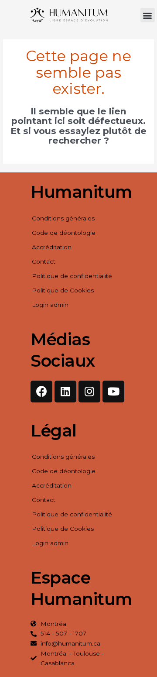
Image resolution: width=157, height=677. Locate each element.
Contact (43, 261)
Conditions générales (63, 218)
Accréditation (52, 247)
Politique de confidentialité (72, 275)
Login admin (50, 304)
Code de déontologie (64, 232)
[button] (147, 15)
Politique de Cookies (63, 290)
